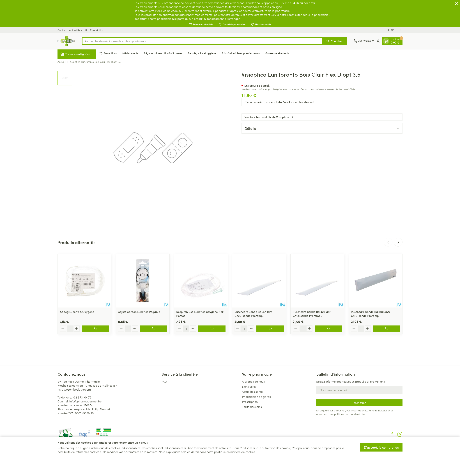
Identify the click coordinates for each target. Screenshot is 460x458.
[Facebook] (392, 434)
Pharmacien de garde (256, 396)
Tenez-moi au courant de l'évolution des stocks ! (279, 102)
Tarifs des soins (252, 407)
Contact (62, 30)
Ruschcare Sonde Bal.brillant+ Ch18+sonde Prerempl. (312, 314)
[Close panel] (456, 3)
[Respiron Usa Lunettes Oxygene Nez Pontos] (201, 280)
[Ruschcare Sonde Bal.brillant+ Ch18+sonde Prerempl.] (317, 280)
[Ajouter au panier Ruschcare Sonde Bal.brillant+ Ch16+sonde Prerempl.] (386, 328)
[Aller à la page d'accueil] (66, 41)
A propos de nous (253, 381)
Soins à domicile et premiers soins (241, 53)
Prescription (97, 30)
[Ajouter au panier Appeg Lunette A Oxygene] (95, 328)
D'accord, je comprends (381, 447)
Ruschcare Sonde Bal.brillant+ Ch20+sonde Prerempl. (254, 314)
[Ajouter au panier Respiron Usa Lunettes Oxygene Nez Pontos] (212, 328)
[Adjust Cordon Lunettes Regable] (142, 280)
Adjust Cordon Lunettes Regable (139, 312)
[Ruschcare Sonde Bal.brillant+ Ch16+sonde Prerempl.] (375, 280)
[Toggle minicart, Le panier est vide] (386, 41)
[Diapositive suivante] (398, 242)
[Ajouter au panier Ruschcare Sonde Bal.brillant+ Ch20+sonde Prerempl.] (270, 328)
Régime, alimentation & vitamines (163, 53)
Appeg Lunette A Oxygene (77, 312)
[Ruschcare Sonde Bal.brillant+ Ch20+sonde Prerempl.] (259, 280)
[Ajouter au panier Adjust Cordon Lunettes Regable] (153, 328)
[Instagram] (399, 434)
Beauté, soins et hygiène (202, 53)
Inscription (359, 403)
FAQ (164, 381)
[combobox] (202, 41)
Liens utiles (249, 386)
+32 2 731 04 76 (82, 397)
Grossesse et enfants (277, 53)
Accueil (62, 61)
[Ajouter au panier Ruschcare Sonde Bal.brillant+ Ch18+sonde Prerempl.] (328, 328)
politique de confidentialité (349, 414)
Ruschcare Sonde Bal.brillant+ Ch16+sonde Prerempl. (370, 314)
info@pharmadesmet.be (85, 401)
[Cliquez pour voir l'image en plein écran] (153, 148)
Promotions (110, 53)
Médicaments (130, 53)
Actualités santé (78, 30)
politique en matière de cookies (234, 452)
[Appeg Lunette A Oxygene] (84, 280)
